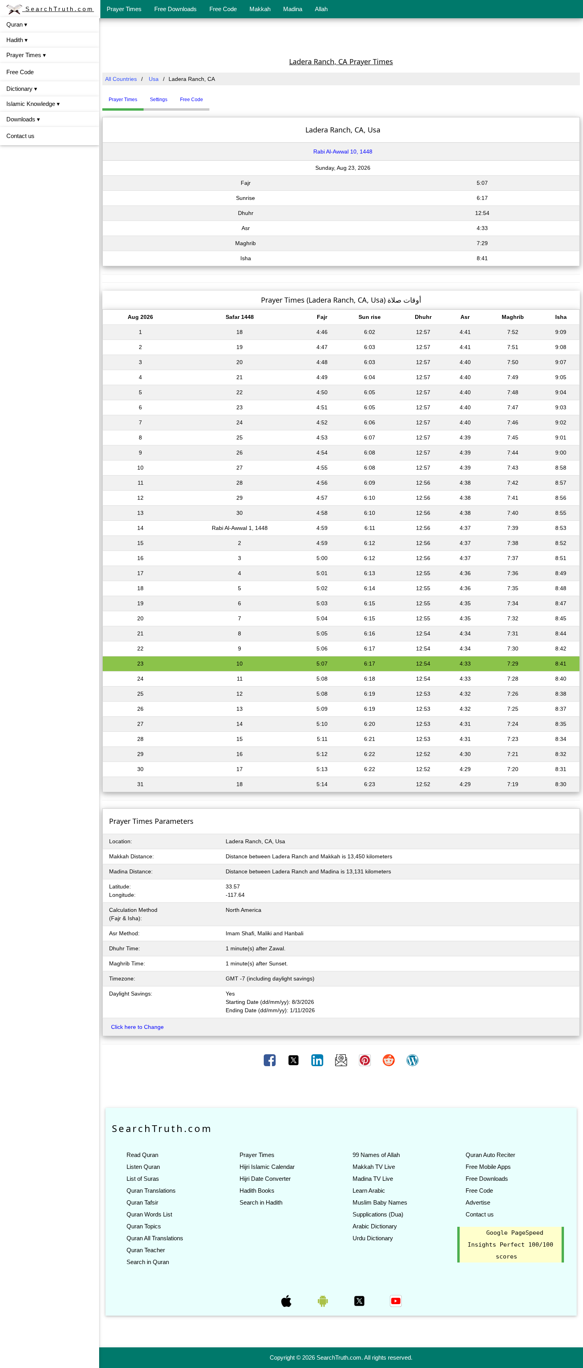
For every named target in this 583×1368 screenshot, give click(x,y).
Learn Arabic (369, 1190)
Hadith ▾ (17, 39)
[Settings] (215, 96)
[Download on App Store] (287, 1300)
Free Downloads (175, 9)
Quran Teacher (146, 1250)
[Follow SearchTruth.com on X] (360, 1300)
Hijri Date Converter (265, 1178)
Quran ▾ (16, 24)
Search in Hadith (261, 1202)
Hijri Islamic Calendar (267, 1166)
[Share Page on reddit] (389, 1060)
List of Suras (143, 1178)
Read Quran (142, 1154)
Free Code (223, 9)
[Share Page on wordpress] (412, 1060)
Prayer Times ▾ (26, 55)
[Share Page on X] (294, 1060)
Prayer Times (124, 9)
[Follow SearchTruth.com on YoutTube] (396, 1300)
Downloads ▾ (23, 119)
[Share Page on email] (342, 1060)
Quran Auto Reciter (490, 1154)
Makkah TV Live (374, 1166)
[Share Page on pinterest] (365, 1060)
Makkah (259, 9)
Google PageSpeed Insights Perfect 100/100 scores (510, 1244)
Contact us (20, 135)
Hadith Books (257, 1190)
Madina (292, 9)
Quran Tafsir (142, 1202)
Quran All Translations (155, 1238)
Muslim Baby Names (380, 1202)
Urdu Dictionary (373, 1238)
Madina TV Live (373, 1178)
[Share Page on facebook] (270, 1060)
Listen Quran (143, 1166)
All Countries (121, 79)
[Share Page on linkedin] (318, 1060)
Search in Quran (148, 1262)
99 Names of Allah (376, 1154)
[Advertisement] (341, 37)
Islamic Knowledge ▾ (33, 103)
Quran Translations (151, 1190)
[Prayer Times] (211, 96)
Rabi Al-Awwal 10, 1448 (342, 151)
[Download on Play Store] (323, 1300)
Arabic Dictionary (375, 1226)
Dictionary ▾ (21, 88)
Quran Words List (149, 1214)
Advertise (478, 1202)
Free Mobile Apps (488, 1166)
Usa (154, 79)
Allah (321, 9)
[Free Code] (219, 96)
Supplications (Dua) (378, 1214)
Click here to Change (137, 1027)
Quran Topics (144, 1226)
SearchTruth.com (58, 9)
